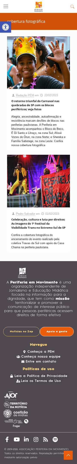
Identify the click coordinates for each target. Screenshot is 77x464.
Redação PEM (25, 95)
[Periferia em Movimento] (38, 6)
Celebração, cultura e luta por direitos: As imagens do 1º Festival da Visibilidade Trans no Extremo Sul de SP (38, 223)
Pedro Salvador (25, 213)
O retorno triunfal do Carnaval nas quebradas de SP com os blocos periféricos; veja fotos (35, 105)
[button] (5, 27)
